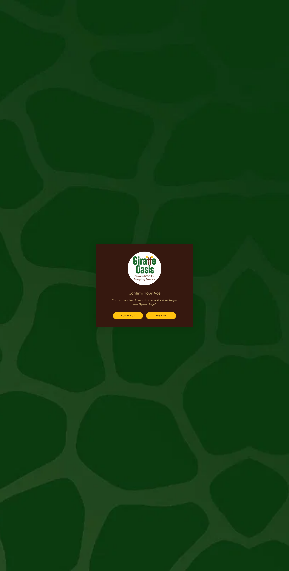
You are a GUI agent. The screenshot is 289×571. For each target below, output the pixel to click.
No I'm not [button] (128, 315)
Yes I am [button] (161, 315)
